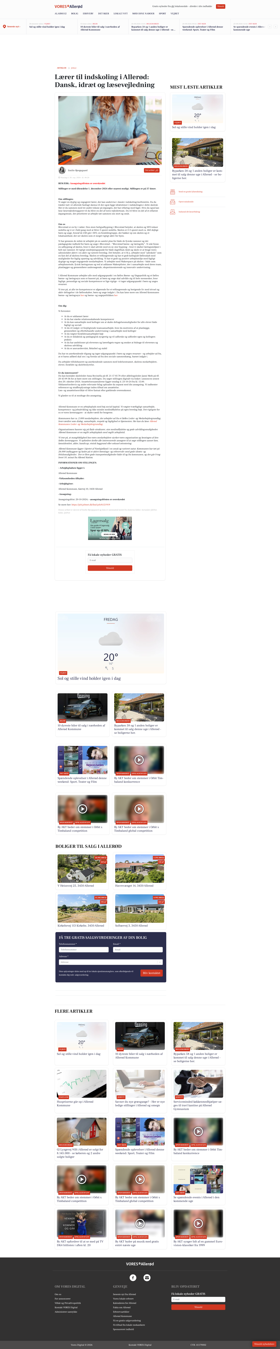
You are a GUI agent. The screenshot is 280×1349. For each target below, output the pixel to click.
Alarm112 (60, 13)
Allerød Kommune (122, 1316)
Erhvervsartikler (121, 1311)
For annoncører (62, 1298)
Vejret (175, 13)
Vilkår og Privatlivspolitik (68, 1303)
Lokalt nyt (121, 13)
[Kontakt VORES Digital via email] (147, 1277)
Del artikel (149, 170)
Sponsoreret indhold (123, 1329)
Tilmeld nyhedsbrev (264, 1344)
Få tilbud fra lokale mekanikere (129, 1324)
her (82, 295)
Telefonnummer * (68, 944)
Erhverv (88, 13)
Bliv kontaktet (151, 973)
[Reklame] (110, 528)
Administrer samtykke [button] (66, 1311)
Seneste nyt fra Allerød (124, 1294)
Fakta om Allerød (122, 1307)
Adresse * (63, 956)
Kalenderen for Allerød (124, 1303)
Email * (116, 944)
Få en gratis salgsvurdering (127, 1320)
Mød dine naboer (143, 13)
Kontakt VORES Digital (66, 1307)
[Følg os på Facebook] (133, 1277)
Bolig (74, 13)
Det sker (103, 13)
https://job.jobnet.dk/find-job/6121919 (91, 504)
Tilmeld (220, 6)
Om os (58, 1294)
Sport (162, 13)
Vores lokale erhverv (123, 1298)
